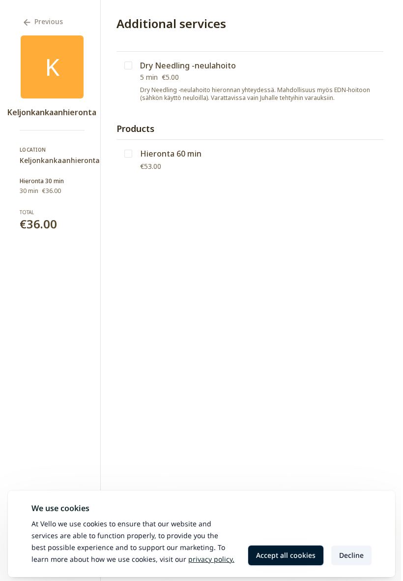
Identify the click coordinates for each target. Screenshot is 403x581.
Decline (351, 555)
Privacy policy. (211, 559)
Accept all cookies (286, 555)
